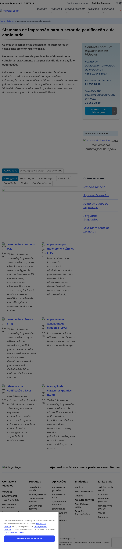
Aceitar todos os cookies (29, 539)
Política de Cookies (15, 532)
